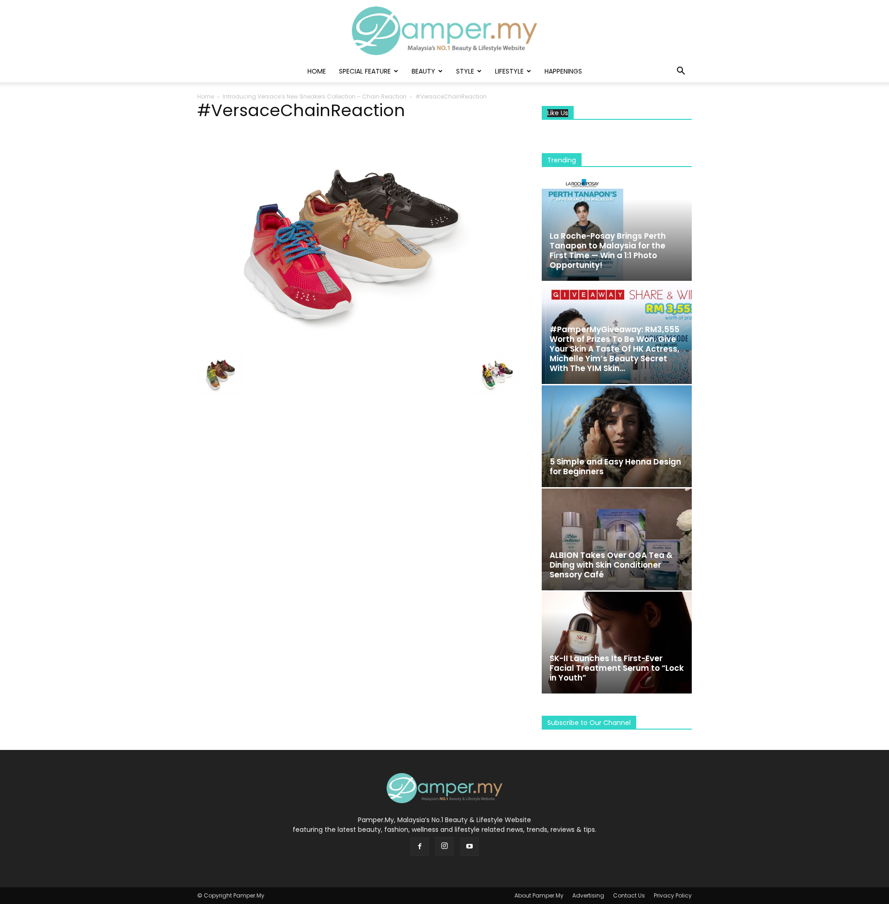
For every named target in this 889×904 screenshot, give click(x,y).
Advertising (588, 895)
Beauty (423, 71)
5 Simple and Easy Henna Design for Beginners (615, 466)
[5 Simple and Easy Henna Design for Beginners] (617, 436)
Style (465, 71)
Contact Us (629, 895)
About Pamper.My (538, 895)
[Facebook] (419, 846)
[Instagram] (444, 846)
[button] (681, 72)
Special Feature (365, 71)
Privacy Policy (673, 895)
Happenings (563, 71)
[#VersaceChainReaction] (358, 340)
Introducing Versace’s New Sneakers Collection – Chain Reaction (315, 96)
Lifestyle (509, 71)
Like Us (557, 113)
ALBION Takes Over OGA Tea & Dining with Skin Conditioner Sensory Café (611, 565)
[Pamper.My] (444, 30)
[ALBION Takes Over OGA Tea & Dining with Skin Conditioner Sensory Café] (617, 539)
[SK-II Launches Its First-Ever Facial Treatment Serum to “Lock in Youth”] (617, 642)
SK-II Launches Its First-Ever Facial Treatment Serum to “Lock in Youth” (617, 668)
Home (316, 71)
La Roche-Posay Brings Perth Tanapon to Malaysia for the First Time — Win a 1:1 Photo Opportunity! (608, 250)
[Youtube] (469, 846)
